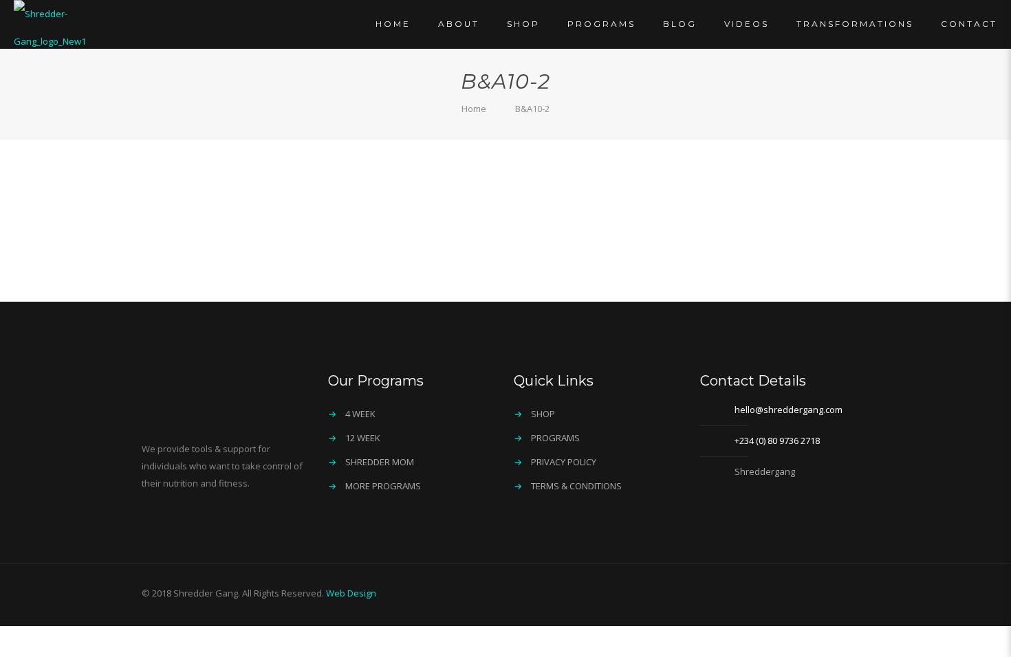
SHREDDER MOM (379, 462)
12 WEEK (362, 438)
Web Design (351, 593)
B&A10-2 (532, 108)
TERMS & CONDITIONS (576, 486)
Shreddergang (765, 471)
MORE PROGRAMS (383, 486)
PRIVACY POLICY (563, 462)
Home (473, 108)
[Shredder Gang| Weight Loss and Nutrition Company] (77, 27)
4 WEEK (360, 414)
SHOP (543, 414)
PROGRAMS (555, 438)
